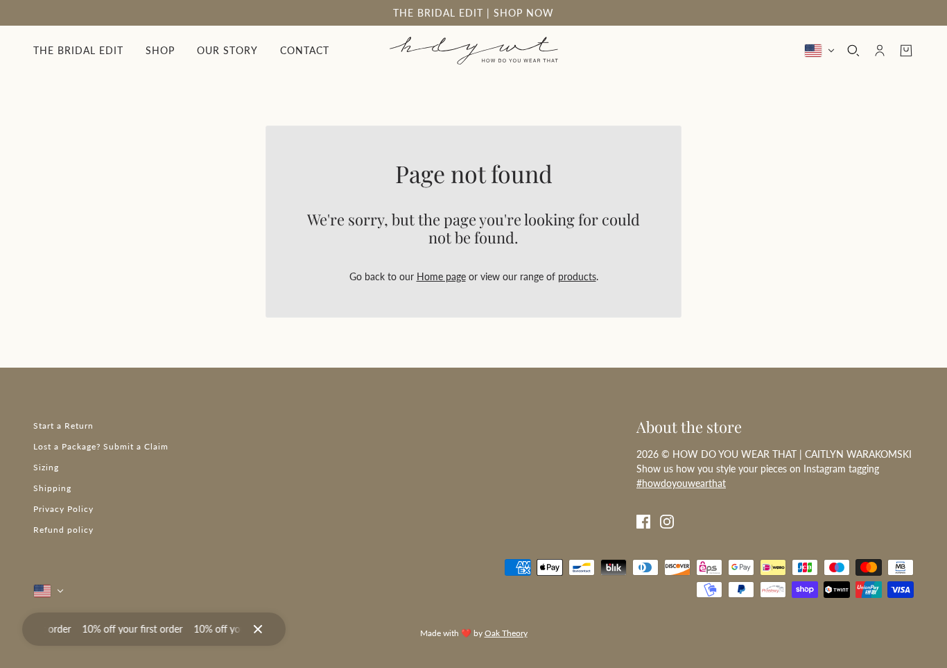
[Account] (879, 50)
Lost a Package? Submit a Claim (100, 446)
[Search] (853, 50)
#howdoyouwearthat (681, 483)
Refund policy (63, 529)
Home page (441, 276)
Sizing (46, 467)
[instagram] (666, 520)
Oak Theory (506, 633)
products (577, 276)
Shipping (52, 488)
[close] (257, 629)
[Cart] (906, 50)
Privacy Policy (63, 509)
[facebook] (643, 520)
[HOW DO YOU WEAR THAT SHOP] (474, 51)
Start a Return (63, 425)
